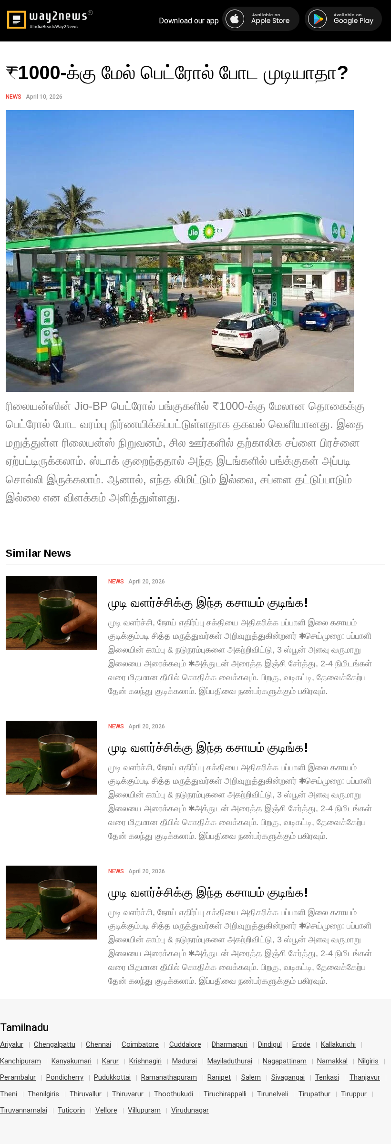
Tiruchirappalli (225, 1094)
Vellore (106, 1110)
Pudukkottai (112, 1077)
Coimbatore (140, 1044)
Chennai (98, 1044)
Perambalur (18, 1077)
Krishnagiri (145, 1061)
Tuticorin (71, 1110)
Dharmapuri (229, 1044)
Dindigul (270, 1044)
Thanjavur (365, 1077)
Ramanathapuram (169, 1077)
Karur (110, 1061)
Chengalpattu (54, 1044)
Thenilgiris (43, 1094)
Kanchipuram (20, 1061)
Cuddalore (185, 1044)
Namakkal (332, 1061)
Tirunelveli (272, 1094)
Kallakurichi (338, 1044)
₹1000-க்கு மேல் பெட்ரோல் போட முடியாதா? (177, 72)
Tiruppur (354, 1094)
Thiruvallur (86, 1094)
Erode (301, 1044)
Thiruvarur (128, 1094)
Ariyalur (11, 1044)
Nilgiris (368, 1061)
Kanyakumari (71, 1061)
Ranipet (219, 1077)
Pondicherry (64, 1077)
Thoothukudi (173, 1094)
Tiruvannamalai (23, 1110)
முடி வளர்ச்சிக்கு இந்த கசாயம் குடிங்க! (208, 602)
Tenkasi (327, 1077)
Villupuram (144, 1110)
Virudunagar (190, 1110)
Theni (8, 1094)
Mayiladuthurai (229, 1061)
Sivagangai (288, 1077)
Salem (251, 1077)
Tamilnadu (24, 1027)
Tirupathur (314, 1094)
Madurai (184, 1061)
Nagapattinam (285, 1061)
